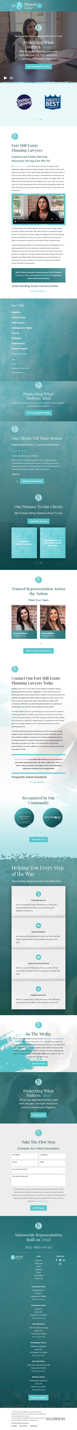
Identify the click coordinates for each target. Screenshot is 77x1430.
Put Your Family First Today (38, 67)
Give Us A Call (38, 1115)
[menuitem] (38, 312)
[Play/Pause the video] (5, 78)
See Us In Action (38, 1064)
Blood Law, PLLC (20, 166)
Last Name (44, 1155)
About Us (38, 1260)
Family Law (50, 1039)
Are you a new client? (20, 1169)
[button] (11, 78)
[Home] (26, 6)
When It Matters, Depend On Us (38, 651)
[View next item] (40, 119)
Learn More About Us (38, 521)
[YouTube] (60, 1260)
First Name (16, 1155)
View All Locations (38, 1398)
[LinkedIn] (64, 1260)
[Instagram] (60, 1264)
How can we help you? (20, 1176)
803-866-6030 (38, 1247)
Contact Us (38, 1278)
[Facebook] (56, 1260)
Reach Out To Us (38, 840)
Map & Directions (38, 1299)
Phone (15, 1162)
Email (42, 1162)
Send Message (38, 1208)
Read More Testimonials (32, 481)
